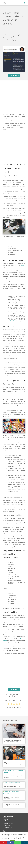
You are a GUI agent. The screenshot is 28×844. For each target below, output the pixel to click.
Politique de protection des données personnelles (14, 829)
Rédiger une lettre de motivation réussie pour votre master (12, 741)
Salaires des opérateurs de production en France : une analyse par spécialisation (13, 764)
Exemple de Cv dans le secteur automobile (12, 797)
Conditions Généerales (8, 823)
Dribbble (5, 640)
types (22, 265)
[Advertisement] (14, 99)
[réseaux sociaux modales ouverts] (24, 842)
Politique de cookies (8, 827)
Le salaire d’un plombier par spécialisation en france (11, 805)
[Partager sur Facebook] (10, 842)
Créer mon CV (14, 75)
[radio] (8, 704)
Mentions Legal (7, 825)
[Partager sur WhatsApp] (17, 842)
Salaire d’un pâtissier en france (12, 786)
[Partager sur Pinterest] (3, 842)
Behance (22, 638)
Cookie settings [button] (5, 841)
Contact (6, 819)
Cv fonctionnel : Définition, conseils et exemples (13, 776)
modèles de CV (12, 321)
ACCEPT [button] (12, 840)
